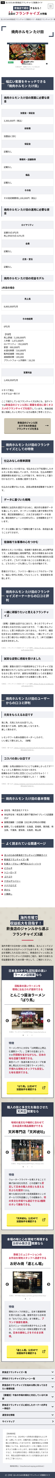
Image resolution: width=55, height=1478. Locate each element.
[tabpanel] (27, 1020)
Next (48, 1020)
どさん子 (8, 868)
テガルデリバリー (12, 881)
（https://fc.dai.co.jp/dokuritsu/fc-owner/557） (37, 685)
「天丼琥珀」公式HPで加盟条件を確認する (26, 1220)
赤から (7, 889)
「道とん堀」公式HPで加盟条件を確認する (26, 1351)
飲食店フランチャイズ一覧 (16, 859)
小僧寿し (8, 893)
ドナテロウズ (10, 885)
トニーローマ (10, 872)
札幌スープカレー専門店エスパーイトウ (22, 863)
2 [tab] (27, 1035)
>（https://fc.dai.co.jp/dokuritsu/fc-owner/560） (37, 649)
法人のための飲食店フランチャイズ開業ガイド (24, 2)
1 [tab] (23, 1035)
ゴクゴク (8, 876)
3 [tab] (32, 1035)
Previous (6, 1020)
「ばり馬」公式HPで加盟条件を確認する (26, 1088)
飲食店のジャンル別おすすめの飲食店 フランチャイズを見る (28, 425)
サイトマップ (8, 1421)
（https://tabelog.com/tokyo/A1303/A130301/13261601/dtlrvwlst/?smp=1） (33, 749)
